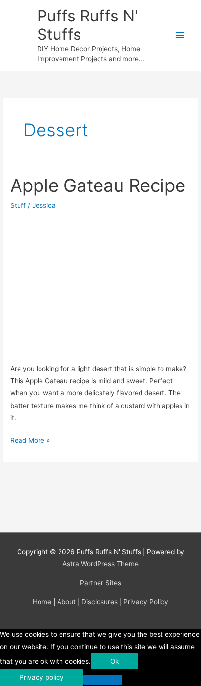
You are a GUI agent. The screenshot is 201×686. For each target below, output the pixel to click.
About (66, 602)
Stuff (18, 205)
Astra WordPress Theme (100, 564)
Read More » (30, 441)
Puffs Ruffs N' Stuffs (87, 25)
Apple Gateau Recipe (97, 185)
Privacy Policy (145, 602)
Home (42, 602)
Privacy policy (42, 677)
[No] (102, 680)
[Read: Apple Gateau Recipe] (100, 284)
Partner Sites (100, 583)
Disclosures (99, 602)
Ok (114, 661)
